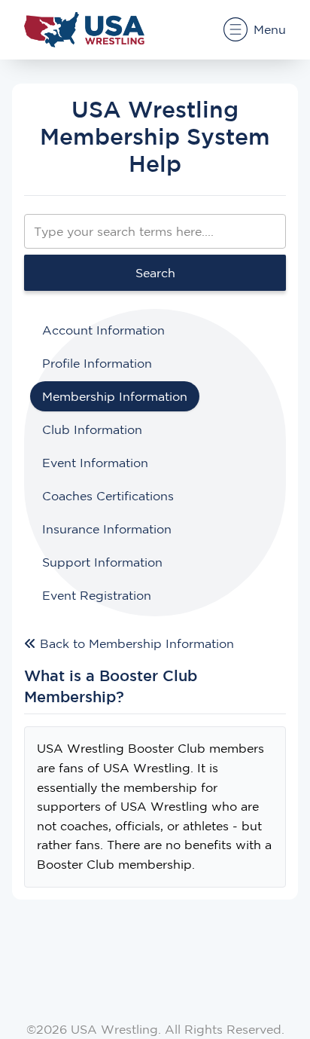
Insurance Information (107, 529)
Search (155, 273)
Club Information (92, 429)
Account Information (103, 330)
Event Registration (96, 595)
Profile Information (97, 363)
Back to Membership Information (135, 643)
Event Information (95, 462)
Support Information (102, 562)
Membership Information (114, 396)
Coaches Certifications (108, 496)
